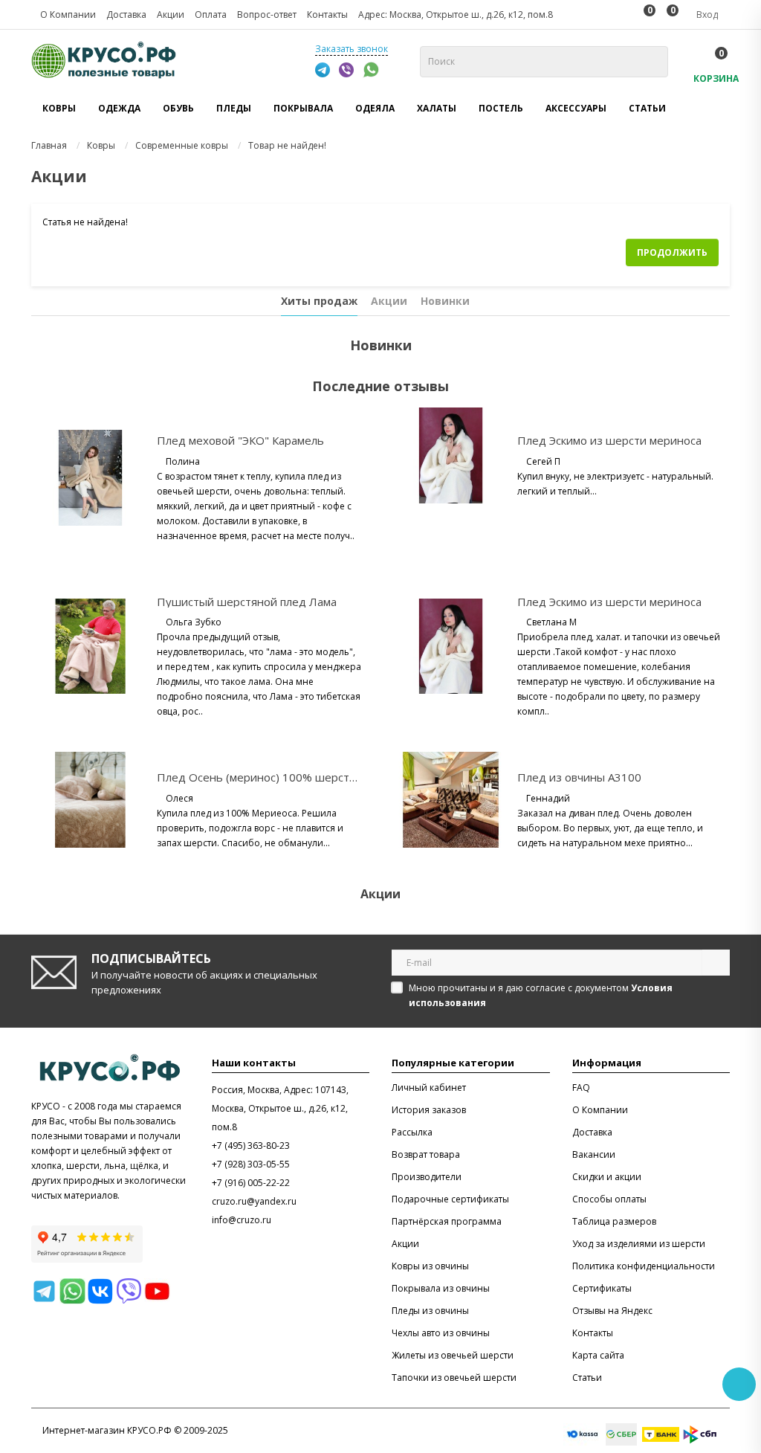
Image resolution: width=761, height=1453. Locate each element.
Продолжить (672, 252)
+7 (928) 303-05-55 (251, 1164)
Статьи (647, 108)
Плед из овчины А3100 (579, 777)
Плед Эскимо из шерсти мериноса (609, 440)
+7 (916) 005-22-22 (251, 1182)
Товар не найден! (287, 145)
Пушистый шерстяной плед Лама (247, 601)
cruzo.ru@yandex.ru (254, 1201)
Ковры (101, 145)
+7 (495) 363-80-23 (251, 1145)
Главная (49, 145)
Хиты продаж (319, 301)
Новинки (445, 301)
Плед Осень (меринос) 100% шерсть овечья (277, 777)
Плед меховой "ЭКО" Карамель (240, 440)
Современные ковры (181, 145)
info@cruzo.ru (241, 1220)
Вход (706, 14)
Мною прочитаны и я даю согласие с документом (541, 995)
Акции (389, 301)
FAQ (581, 1087)
